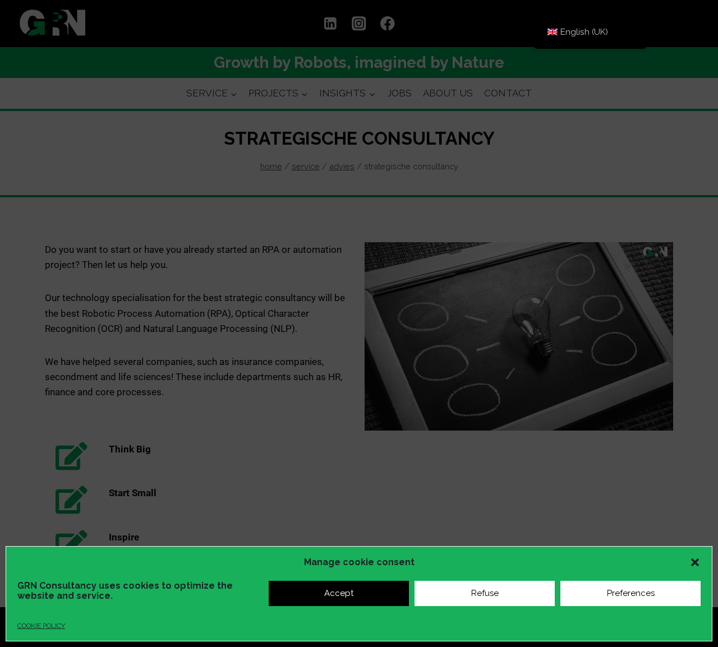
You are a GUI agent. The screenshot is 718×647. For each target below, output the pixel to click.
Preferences (631, 593)
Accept (338, 593)
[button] (695, 562)
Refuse (485, 593)
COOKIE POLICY (41, 626)
